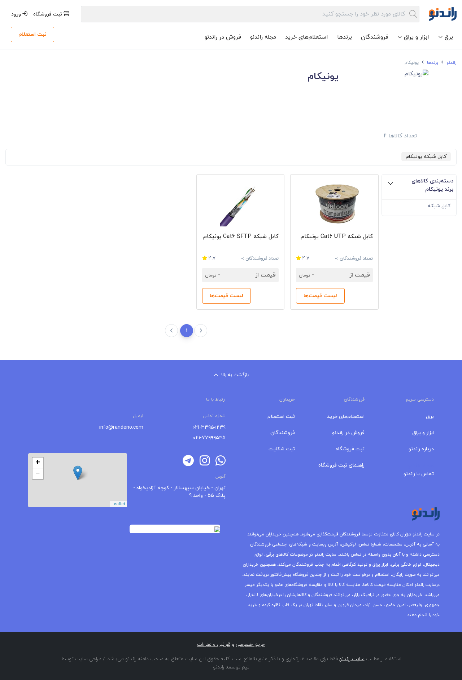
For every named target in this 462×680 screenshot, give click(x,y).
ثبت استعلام (32, 34)
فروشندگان (374, 37)
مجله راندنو (263, 37)
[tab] (419, 187)
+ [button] (37, 463)
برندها (344, 37)
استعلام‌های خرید (306, 37)
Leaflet (118, 504)
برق (430, 416)
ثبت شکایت (282, 449)
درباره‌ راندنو (421, 449)
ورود (16, 14)
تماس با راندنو (419, 474)
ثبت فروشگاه (48, 14)
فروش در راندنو (223, 37)
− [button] (37, 473)
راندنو (451, 62)
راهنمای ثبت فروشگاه (341, 465)
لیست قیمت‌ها (320, 295)
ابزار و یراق (423, 432)
